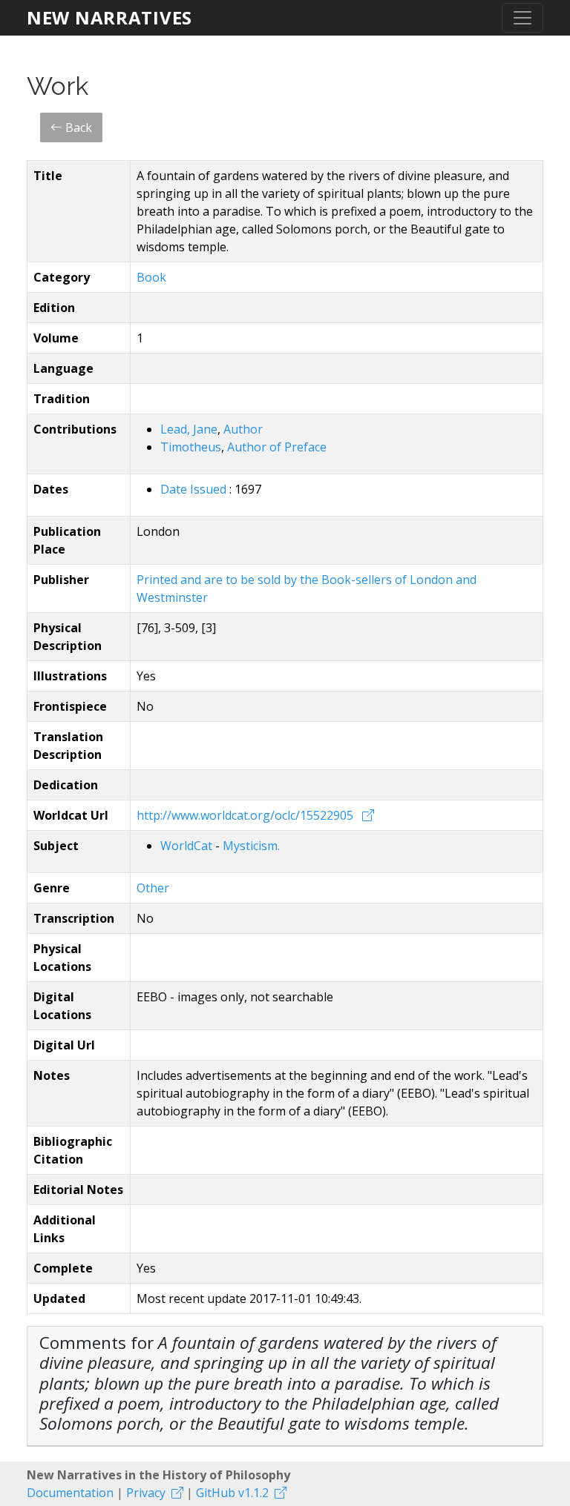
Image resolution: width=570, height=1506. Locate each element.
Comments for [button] (269, 1383)
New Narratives (109, 17)
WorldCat (187, 845)
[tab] (285, 1386)
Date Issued (194, 489)
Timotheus (190, 447)
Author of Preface (277, 447)
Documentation (70, 1493)
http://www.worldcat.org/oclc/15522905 (246, 815)
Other (153, 888)
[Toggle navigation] (522, 18)
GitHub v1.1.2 (232, 1493)
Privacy (146, 1493)
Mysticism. (251, 845)
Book (151, 277)
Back (77, 127)
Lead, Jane (188, 429)
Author (243, 429)
